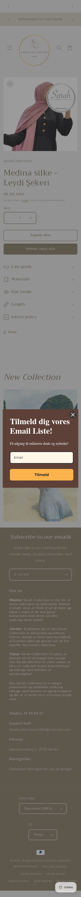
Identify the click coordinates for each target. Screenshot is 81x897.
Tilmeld (42, 475)
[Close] (73, 414)
